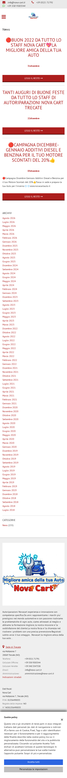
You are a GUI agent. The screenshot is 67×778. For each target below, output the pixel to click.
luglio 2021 (8, 384)
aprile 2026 (8, 230)
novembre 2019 (10, 455)
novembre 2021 (10, 372)
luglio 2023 (8, 309)
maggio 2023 (9, 317)
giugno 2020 (9, 431)
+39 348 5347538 (32, 666)
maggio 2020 (9, 435)
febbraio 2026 (9, 238)
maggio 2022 (9, 348)
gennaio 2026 (9, 242)
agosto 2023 (8, 305)
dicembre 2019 (10, 451)
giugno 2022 (9, 344)
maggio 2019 (9, 478)
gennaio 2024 (9, 293)
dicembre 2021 (10, 368)
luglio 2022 (8, 340)
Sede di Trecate (13, 647)
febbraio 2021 (9, 399)
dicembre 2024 (10, 265)
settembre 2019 (10, 462)
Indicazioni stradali (11, 677)
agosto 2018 (8, 506)
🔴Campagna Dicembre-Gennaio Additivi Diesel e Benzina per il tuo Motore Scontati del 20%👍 (33, 152)
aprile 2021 (8, 391)
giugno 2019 (9, 474)
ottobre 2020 (9, 415)
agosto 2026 (8, 218)
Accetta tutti (33, 762)
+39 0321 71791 (44, 2)
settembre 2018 (10, 502)
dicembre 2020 (10, 407)
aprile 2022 (8, 352)
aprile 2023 (8, 320)
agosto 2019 (8, 466)
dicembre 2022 (10, 328)
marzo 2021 (8, 395)
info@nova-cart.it (16, 2)
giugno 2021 (9, 388)
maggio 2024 (9, 281)
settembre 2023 (10, 301)
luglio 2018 (8, 510)
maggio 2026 (9, 226)
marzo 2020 (8, 443)
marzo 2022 (8, 356)
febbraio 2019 (9, 486)
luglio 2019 (8, 470)
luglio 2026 (8, 222)
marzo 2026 (8, 234)
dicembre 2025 (10, 246)
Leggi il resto (32, 78)
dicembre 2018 (10, 494)
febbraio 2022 (9, 360)
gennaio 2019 (9, 490)
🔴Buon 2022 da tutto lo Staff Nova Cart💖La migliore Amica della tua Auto (33, 48)
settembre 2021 (10, 380)
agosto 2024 (8, 273)
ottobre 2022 (9, 332)
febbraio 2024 (9, 289)
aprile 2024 (8, 285)
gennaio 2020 (9, 447)
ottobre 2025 (9, 253)
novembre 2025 (10, 249)
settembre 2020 (10, 419)
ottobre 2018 (9, 498)
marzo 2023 (8, 324)
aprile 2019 (8, 482)
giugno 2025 (9, 261)
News (5, 525)
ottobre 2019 (9, 459)
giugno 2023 (9, 313)
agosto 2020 (8, 423)
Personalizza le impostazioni (34, 769)
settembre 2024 (10, 269)
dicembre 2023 (10, 297)
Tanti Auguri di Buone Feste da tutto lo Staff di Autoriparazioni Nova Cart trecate (33, 100)
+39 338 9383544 (16, 6)
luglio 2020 (8, 427)
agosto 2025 (8, 257)
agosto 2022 (8, 336)
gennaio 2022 (9, 364)
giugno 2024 (9, 277)
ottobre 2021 (9, 376)
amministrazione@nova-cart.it (39, 673)
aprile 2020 (8, 439)
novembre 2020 (10, 411)
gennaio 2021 (9, 403)
